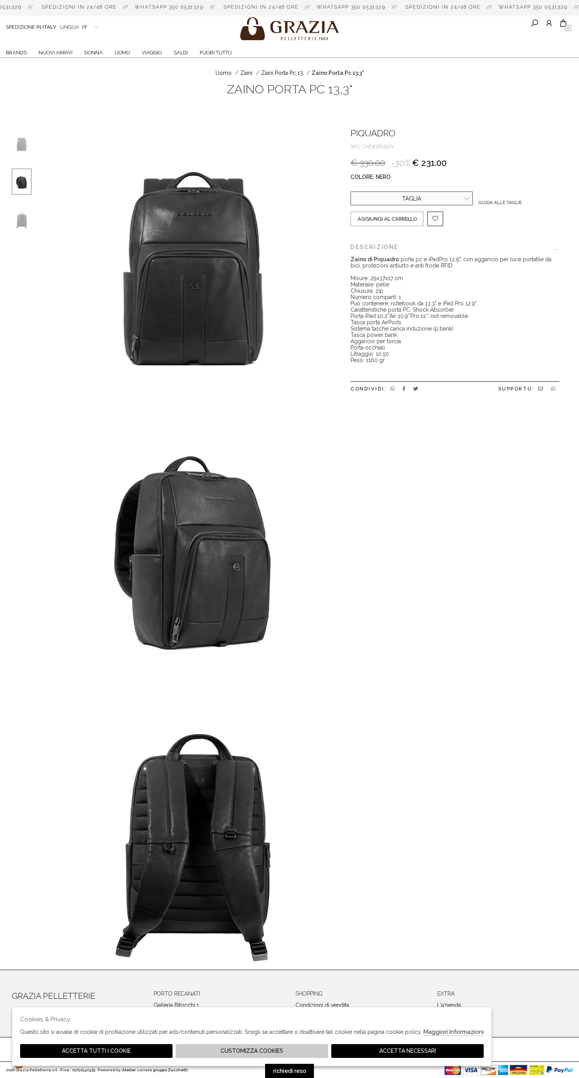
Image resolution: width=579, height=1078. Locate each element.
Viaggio (152, 53)
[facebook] (404, 389)
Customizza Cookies (252, 1051)
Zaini (246, 73)
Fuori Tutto (216, 53)
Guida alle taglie (500, 202)
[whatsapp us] (392, 389)
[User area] (549, 23)
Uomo (122, 53)
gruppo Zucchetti (170, 1070)
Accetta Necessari (407, 1051)
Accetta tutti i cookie (96, 1051)
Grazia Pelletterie (289, 29)
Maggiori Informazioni (453, 1031)
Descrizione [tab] (375, 247)
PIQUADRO (373, 133)
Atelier (129, 1070)
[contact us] (540, 389)
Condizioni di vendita (322, 1005)
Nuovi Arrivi (55, 53)
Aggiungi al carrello (387, 219)
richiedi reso (289, 1071)
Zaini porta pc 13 (282, 73)
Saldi (181, 53)
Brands (16, 53)
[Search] (534, 23)
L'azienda (449, 1005)
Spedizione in (31, 27)
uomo (223, 73)
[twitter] (415, 389)
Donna (93, 53)
